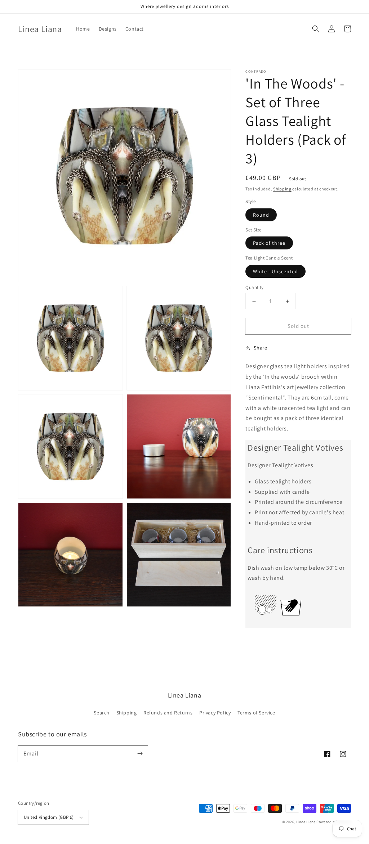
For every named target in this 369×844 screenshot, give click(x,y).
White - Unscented (275, 271)
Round (261, 215)
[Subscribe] (140, 754)
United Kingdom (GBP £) (49, 817)
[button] (316, 29)
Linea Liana (306, 822)
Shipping (282, 188)
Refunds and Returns (167, 712)
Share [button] (260, 347)
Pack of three (269, 243)
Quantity (254, 287)
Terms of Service (256, 712)
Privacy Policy (215, 712)
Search (102, 712)
